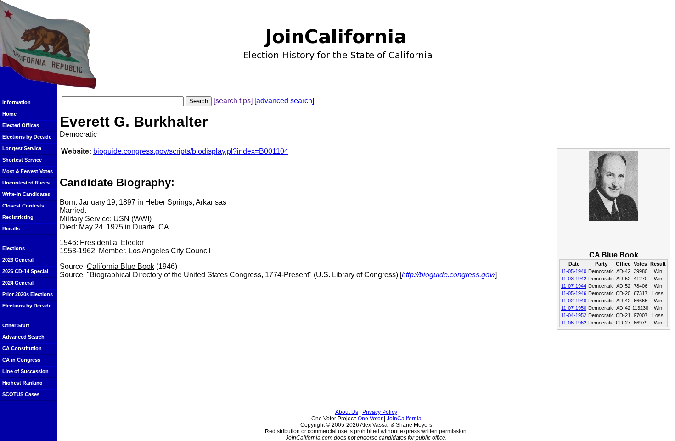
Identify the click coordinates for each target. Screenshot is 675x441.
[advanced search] (284, 101)
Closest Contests (23, 205)
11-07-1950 (573, 308)
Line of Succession (25, 371)
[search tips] (233, 101)
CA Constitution (22, 348)
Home (9, 114)
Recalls (11, 228)
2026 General (18, 259)
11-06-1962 (573, 322)
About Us (346, 412)
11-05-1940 (573, 271)
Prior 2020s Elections (27, 294)
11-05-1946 (573, 293)
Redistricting (18, 217)
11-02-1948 (573, 300)
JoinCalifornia (404, 418)
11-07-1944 (573, 286)
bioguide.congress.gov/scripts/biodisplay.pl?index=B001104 (190, 151)
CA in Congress (21, 360)
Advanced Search (23, 337)
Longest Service (21, 148)
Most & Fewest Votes (27, 171)
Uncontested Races (26, 182)
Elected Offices (20, 125)
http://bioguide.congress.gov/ (448, 275)
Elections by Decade (26, 137)
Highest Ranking (22, 382)
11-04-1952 (573, 315)
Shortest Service (22, 159)
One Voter (370, 418)
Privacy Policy (379, 412)
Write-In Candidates (26, 194)
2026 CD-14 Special (25, 271)
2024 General (18, 282)
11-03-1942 (573, 278)
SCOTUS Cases (20, 394)
